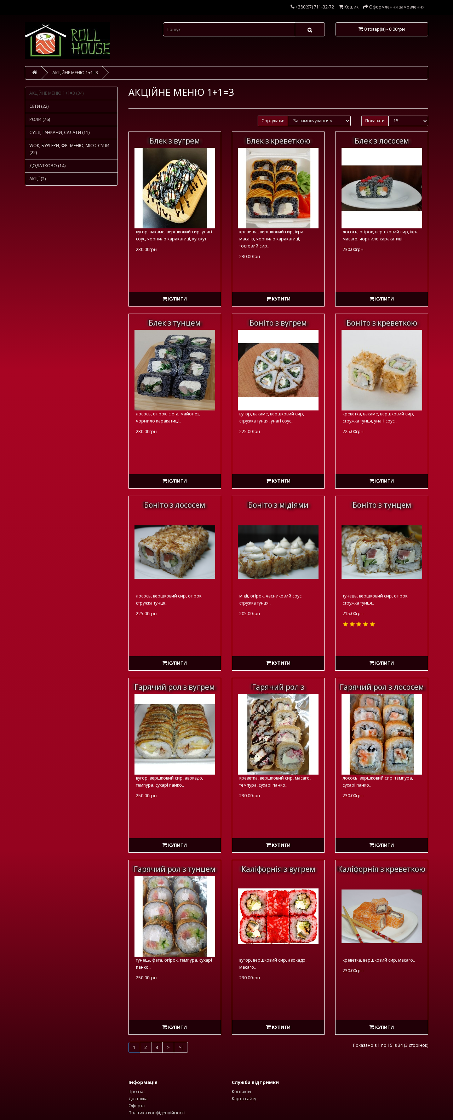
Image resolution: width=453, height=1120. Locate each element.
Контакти (241, 1092)
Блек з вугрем (174, 141)
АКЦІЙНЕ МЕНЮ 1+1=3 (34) (56, 93)
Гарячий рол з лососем (382, 687)
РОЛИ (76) (39, 119)
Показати (375, 121)
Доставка (138, 1099)
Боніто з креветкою (381, 323)
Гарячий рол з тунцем (175, 869)
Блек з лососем (382, 141)
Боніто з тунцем (381, 505)
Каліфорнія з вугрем (278, 869)
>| (180, 1047)
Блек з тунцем (175, 323)
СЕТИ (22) (38, 106)
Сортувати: (273, 121)
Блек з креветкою (278, 141)
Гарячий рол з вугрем (174, 687)
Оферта (136, 1106)
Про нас (136, 1092)
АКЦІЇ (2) (37, 179)
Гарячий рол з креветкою (278, 691)
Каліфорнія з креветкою (381, 869)
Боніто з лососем (174, 505)
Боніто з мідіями (278, 505)
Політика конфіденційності (156, 1113)
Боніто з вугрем (278, 323)
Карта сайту (244, 1099)
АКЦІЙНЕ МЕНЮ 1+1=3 (75, 73)
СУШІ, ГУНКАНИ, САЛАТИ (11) (59, 132)
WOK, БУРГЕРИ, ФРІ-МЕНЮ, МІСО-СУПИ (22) (69, 149)
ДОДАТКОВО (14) (47, 166)
